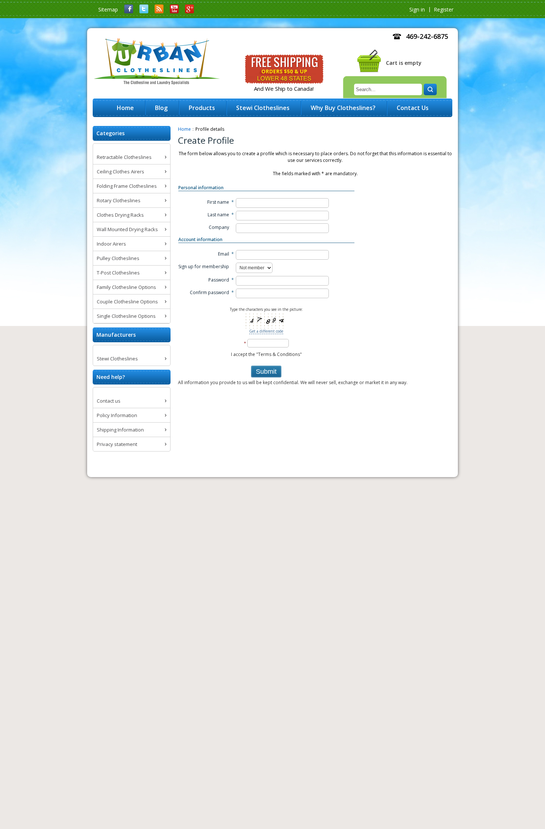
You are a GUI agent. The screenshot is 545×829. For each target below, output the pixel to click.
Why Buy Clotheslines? (343, 108)
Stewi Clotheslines (117, 358)
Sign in (417, 9)
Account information (200, 239)
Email (223, 254)
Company (219, 227)
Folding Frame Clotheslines (127, 186)
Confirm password (209, 292)
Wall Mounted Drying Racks (127, 229)
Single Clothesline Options (126, 316)
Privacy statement (117, 444)
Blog (161, 108)
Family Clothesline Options (126, 287)
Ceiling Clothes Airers (120, 171)
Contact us (108, 400)
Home (184, 129)
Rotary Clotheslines (119, 200)
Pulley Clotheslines (118, 258)
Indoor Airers (111, 243)
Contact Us (413, 108)
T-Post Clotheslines (118, 272)
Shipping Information (120, 429)
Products (202, 108)
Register (443, 9)
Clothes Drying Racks (120, 215)
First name (218, 202)
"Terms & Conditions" (279, 354)
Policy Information (117, 415)
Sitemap (108, 9)
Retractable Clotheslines (124, 157)
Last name (218, 215)
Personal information (201, 187)
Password (218, 280)
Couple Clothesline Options (127, 301)
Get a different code (266, 331)
